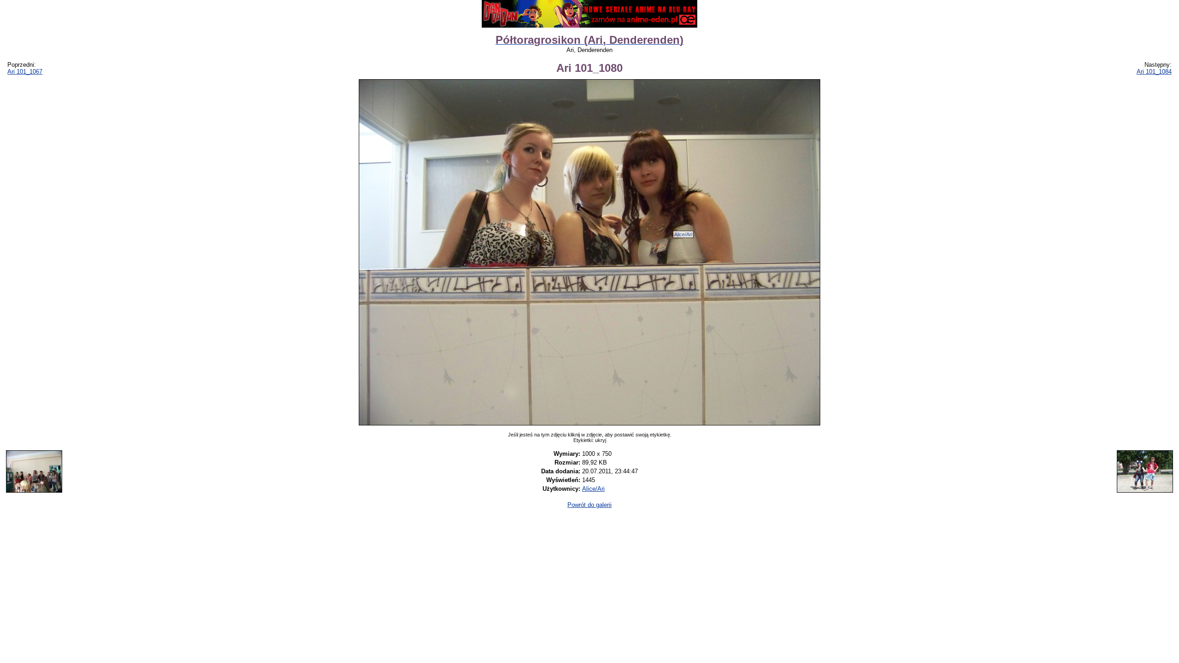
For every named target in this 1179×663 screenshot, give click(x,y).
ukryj (600, 440)
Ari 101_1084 (1154, 71)
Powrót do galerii (589, 504)
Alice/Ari (683, 234)
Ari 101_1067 (24, 71)
